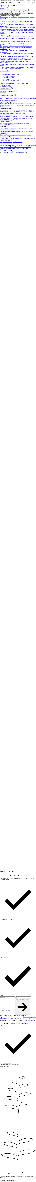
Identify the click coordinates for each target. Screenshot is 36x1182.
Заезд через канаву (5, 47)
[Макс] (9, 86)
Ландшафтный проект (6, 64)
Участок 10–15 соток (9, 77)
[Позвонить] (12, 88)
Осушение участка (5, 29)
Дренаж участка (4, 27)
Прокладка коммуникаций (25, 56)
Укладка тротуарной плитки (20, 32)
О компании (3, 83)
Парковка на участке (21, 111)
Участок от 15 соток (9, 79)
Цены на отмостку (12, 100)
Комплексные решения (6, 71)
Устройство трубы (5, 49)
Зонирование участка (29, 138)
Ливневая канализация (28, 27)
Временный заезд (16, 47)
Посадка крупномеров (26, 53)
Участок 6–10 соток (9, 76)
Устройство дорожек (6, 32)
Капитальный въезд (26, 47)
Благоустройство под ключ (11, 74)
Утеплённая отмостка (17, 20)
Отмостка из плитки (29, 20)
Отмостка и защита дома (7, 10)
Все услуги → (4, 70)
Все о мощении (4, 110)
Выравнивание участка (18, 41)
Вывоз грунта (9, 43)
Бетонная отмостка (5, 20)
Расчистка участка (9, 118)
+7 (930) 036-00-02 (5, 85)
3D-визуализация (18, 138)
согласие (5, 1015)
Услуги (2, 8)
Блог (20, 83)
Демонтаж (30, 13)
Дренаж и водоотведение (21, 10)
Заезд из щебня (12, 123)
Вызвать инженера (5, 88)
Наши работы (11, 83)
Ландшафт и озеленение (7, 13)
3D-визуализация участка (20, 64)
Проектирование (5, 15)
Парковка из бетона (5, 36)
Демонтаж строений (12, 59)
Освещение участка (12, 56)
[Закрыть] (0, 870)
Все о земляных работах (7, 116)
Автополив (3, 56)
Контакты (25, 83)
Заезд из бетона (20, 123)
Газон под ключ (4, 53)
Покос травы (19, 68)
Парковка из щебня (17, 36)
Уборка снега (4, 68)
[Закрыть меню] (15, 91)
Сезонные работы (15, 15)
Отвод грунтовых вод (17, 29)
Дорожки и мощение (6, 11)
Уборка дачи (11, 68)
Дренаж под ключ (29, 29)
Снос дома (3, 59)
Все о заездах (4, 123)
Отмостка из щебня (5, 21)
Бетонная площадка (28, 36)
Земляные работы (17, 11)
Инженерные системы (20, 13)
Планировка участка (6, 41)
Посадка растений (14, 53)
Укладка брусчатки (9, 111)
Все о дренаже (4, 103)
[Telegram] (3, 86)
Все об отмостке (4, 97)
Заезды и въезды (27, 11)
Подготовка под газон (12, 119)
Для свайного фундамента (18, 21)
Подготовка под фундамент (21, 43)
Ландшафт (3, 126)
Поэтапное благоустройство (11, 80)
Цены (17, 83)
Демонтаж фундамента (24, 59)
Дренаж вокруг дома (15, 27)
